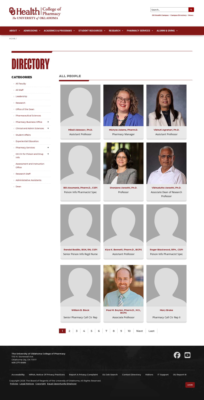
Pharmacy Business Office (29, 122)
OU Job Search (110, 374)
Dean (18, 186)
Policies (14, 384)
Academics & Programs (58, 30)
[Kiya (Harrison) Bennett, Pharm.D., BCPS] (123, 225)
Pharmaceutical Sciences (28, 115)
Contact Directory (131, 374)
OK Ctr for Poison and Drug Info (29, 156)
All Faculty (21, 83)
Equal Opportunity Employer (62, 384)
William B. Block (80, 309)
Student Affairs (23, 135)
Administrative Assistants (28, 180)
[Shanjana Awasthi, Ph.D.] (123, 163)
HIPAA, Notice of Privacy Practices (47, 374)
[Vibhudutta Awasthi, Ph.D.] (166, 163)
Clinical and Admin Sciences (30, 128)
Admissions (30, 30)
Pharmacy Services (138, 30)
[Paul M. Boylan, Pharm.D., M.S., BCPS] (123, 285)
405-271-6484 (19, 362)
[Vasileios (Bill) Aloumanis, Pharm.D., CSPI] (80, 163)
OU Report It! (180, 374)
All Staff (19, 90)
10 (129, 331)
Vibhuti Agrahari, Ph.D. (166, 129)
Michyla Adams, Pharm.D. (123, 129)
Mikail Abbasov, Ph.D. (80, 129)
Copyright (40, 384)
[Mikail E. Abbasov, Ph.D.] (80, 105)
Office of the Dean (25, 109)
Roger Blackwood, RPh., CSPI (166, 249)
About (13, 30)
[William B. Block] (80, 285)
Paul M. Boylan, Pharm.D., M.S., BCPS (123, 311)
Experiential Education (27, 141)
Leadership (21, 96)
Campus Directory (178, 15)
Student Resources (90, 30)
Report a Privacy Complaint (83, 374)
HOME (12, 39)
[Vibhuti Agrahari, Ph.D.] (166, 105)
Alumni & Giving (166, 30)
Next (139, 331)
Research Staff (23, 174)
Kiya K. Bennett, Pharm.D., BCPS (123, 249)
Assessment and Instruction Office (30, 166)
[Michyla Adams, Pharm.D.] (123, 105)
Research (114, 30)
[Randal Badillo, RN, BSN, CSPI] (80, 225)
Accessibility (18, 374)
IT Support (163, 374)
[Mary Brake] (166, 285)
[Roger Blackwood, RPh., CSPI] (166, 225)
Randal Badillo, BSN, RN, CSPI (80, 249)
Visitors (149, 374)
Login (190, 385)
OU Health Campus (160, 15)
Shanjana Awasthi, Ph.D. (123, 187)
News (190, 15)
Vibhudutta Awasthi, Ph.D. (166, 187)
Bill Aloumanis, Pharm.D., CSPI (80, 187)
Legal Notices (27, 384)
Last (151, 331)
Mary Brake (166, 309)
